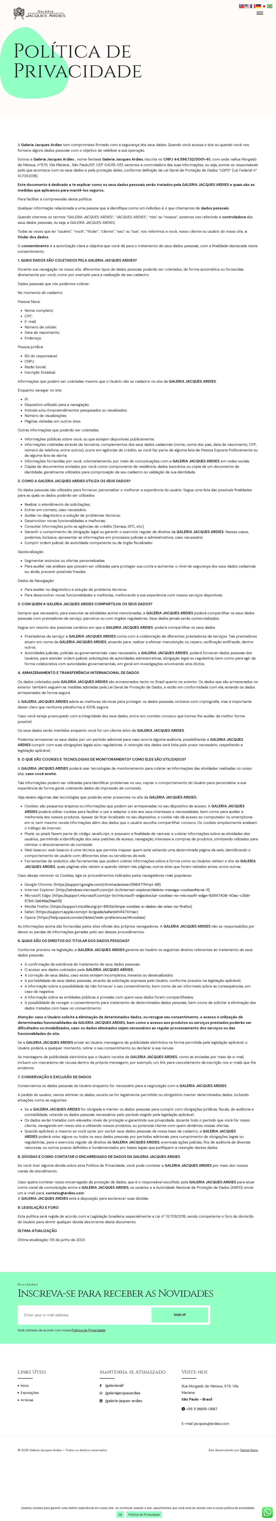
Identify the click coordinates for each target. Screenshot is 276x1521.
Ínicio (25, 1385)
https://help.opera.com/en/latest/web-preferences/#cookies (91, 917)
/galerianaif (114, 1385)
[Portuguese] (270, 5)
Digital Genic (249, 1450)
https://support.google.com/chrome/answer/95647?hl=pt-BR (107, 884)
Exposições (30, 1392)
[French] (253, 5)
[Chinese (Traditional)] (242, 5)
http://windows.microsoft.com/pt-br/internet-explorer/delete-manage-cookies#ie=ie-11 (133, 890)
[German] (259, 5)
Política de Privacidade (88, 1330)
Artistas (27, 1400)
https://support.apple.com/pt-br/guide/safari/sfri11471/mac (87, 911)
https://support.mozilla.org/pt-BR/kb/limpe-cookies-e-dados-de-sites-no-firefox (121, 906)
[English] (247, 5)
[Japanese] (264, 5)
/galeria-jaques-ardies (123, 1400)
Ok (120, 1514)
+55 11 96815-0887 (202, 1409)
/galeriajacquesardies (122, 1393)
